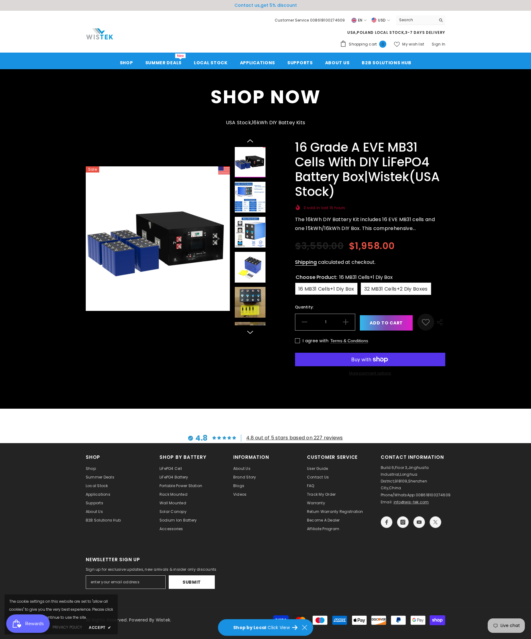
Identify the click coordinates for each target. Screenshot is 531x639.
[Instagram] (403, 522)
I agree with (315, 341)
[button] (250, 140)
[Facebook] (386, 522)
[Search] (420, 20)
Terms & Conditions (349, 340)
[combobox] (416, 20)
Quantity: (304, 307)
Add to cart (386, 323)
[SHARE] (439, 322)
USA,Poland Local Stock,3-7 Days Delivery (396, 32)
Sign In (438, 44)
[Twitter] (435, 522)
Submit (192, 582)
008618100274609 (433, 495)
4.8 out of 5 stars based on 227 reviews (294, 437)
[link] (425, 322)
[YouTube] (419, 522)
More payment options (370, 373)
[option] (158, 238)
